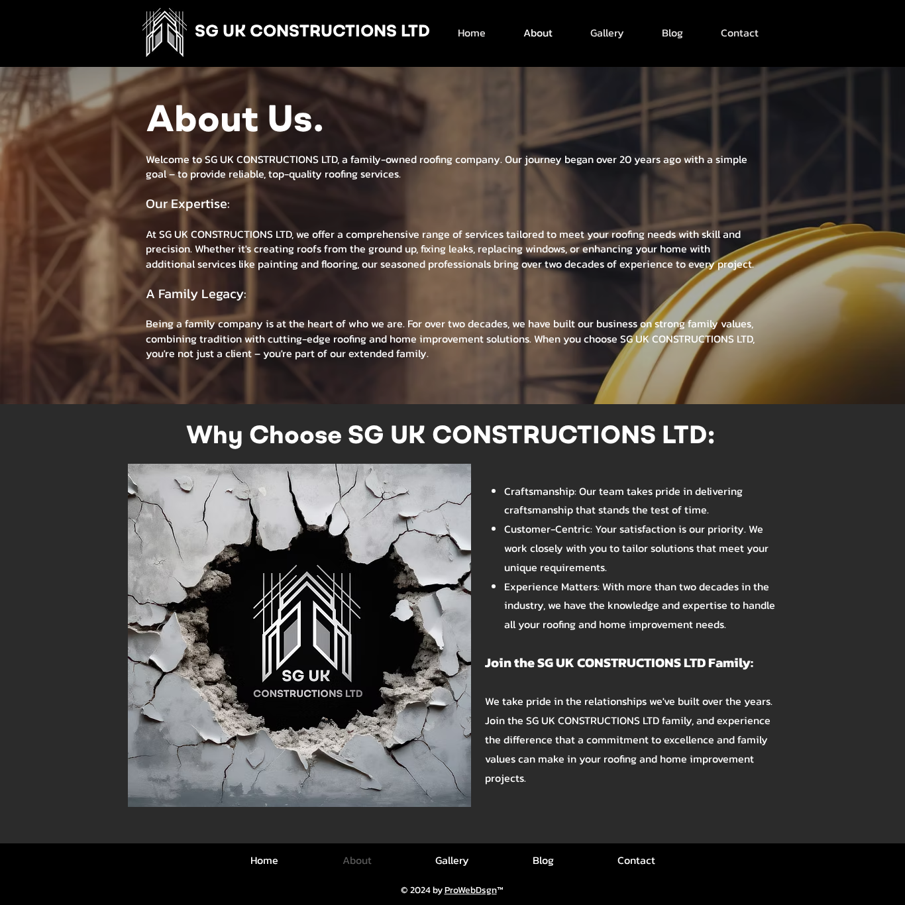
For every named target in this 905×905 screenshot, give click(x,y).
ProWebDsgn (471, 890)
